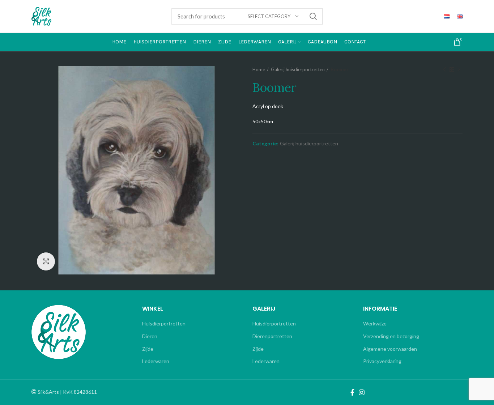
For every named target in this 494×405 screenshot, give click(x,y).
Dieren (149, 336)
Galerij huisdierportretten (298, 69)
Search (313, 16)
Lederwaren (155, 361)
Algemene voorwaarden (390, 349)
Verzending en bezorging (391, 336)
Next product (459, 69)
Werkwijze (375, 323)
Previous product (444, 69)
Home (258, 69)
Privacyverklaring (382, 361)
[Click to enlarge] (46, 261)
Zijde (147, 349)
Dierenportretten (272, 336)
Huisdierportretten (164, 323)
